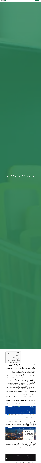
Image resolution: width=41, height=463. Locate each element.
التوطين (24, 173)
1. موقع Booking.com (17, 355)
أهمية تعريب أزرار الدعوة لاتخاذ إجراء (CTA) (15, 357)
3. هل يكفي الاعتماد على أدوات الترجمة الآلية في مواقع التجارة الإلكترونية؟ (13, 362)
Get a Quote (36, 0)
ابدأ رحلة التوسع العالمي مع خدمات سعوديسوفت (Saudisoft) (13, 359)
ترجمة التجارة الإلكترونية (19, 173)
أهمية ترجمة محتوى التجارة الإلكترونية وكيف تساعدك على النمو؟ (13, 353)
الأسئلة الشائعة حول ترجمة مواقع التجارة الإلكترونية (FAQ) (13, 360)
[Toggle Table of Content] (19, 352)
